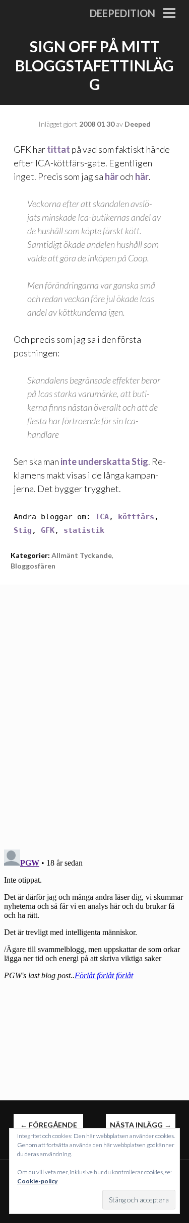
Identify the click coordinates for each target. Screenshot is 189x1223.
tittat (58, 149)
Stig (23, 530)
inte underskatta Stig (104, 461)
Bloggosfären (33, 565)
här (111, 176)
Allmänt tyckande (81, 555)
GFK (47, 530)
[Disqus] (94, 710)
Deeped (137, 124)
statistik (84, 530)
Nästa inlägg (140, 1124)
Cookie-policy (37, 1181)
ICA (102, 516)
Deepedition (122, 13)
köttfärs (136, 516)
